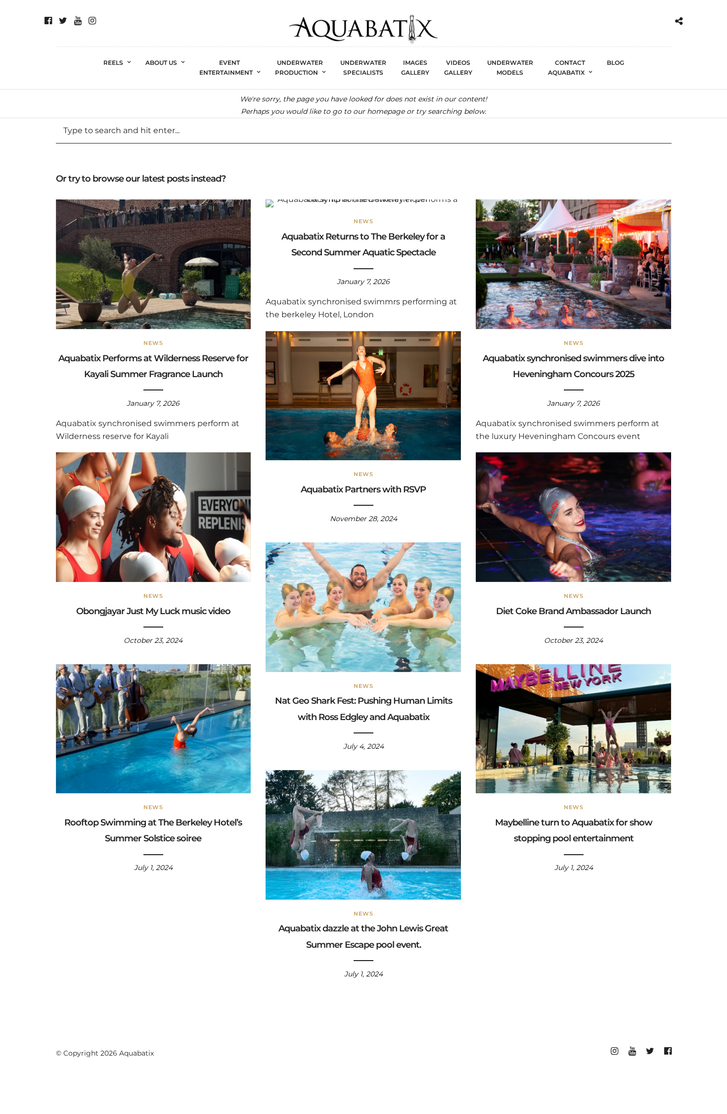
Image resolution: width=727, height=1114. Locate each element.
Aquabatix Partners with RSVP (363, 489)
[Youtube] (78, 20)
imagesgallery (415, 67)
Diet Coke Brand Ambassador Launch (573, 611)
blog (615, 62)
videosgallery (458, 67)
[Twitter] (63, 20)
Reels (113, 62)
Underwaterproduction (299, 67)
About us (161, 62)
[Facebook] (48, 20)
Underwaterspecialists (363, 67)
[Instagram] (92, 20)
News (153, 342)
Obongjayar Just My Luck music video (153, 611)
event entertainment (226, 67)
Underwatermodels (510, 67)
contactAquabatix (566, 67)
